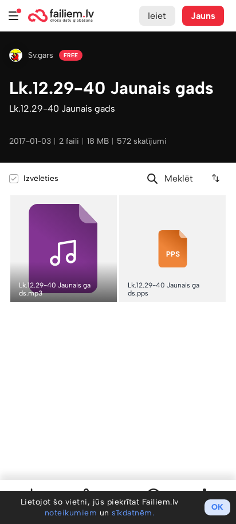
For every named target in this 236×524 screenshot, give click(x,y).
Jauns (203, 15)
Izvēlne (14, 16)
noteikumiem (71, 513)
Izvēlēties (40, 178)
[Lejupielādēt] (108, 203)
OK (217, 507)
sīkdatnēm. (133, 513)
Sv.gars (40, 55)
